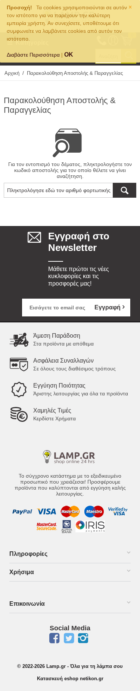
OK (68, 54)
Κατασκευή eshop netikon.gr (70, 678)
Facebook (54, 638)
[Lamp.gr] (70, 456)
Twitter (69, 638)
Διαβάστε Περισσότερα (33, 55)
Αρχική (11, 73)
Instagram (83, 638)
